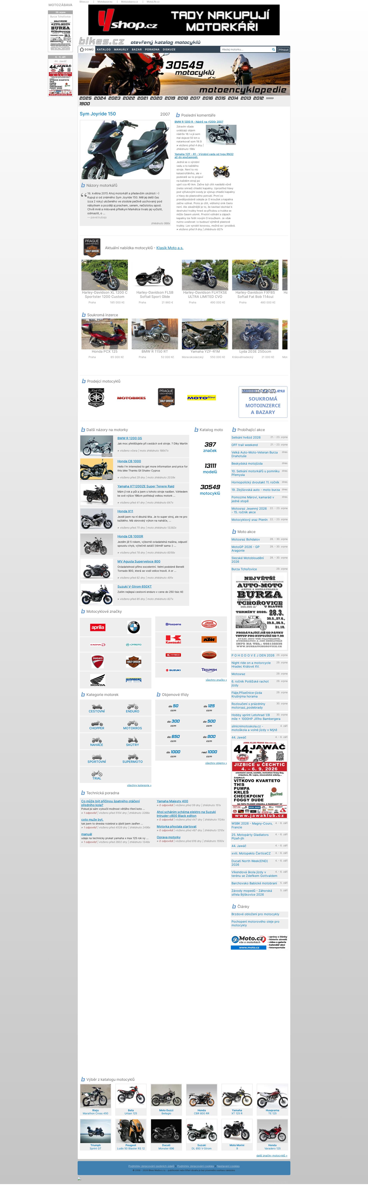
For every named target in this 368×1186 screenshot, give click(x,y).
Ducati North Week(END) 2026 (250, 863)
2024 (100, 98)
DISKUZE (169, 49)
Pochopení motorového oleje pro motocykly (255, 923)
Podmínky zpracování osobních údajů (151, 1166)
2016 (207, 98)
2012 (258, 98)
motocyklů (210, 489)
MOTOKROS (132, 728)
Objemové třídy (175, 694)
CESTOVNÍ (97, 711)
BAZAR (137, 49)
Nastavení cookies (228, 1166)
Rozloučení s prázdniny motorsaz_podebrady (248, 705)
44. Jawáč (239, 737)
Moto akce (246, 531)
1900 (84, 104)
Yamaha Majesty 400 (172, 801)
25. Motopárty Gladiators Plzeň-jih (250, 836)
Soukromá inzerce (102, 315)
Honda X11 (125, 511)
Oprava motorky (169, 837)
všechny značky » (216, 679)
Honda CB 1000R (130, 536)
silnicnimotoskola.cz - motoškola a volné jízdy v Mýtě (254, 728)
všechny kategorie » (139, 785)
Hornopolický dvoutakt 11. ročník (255, 482)
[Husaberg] (133, 680)
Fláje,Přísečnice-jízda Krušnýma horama (247, 694)
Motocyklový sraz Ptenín (250, 520)
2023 (114, 98)
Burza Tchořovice (244, 569)
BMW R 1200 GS (129, 438)
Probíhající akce (251, 429)
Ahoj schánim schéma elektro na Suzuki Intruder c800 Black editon (186, 814)
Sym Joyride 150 (98, 114)
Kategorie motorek (102, 694)
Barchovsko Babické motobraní (254, 883)
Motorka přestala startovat (176, 826)
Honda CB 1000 (129, 461)
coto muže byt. (92, 819)
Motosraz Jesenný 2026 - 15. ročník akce (249, 510)
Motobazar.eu (105, 2)
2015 (220, 98)
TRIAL (96, 778)
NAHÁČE (96, 745)
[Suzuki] (173, 670)
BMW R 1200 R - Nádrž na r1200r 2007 (199, 121)
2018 (182, 98)
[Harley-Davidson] (133, 662)
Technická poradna (102, 793)
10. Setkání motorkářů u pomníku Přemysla (255, 473)
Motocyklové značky (104, 611)
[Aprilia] (98, 627)
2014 (233, 98)
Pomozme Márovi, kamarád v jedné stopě (253, 499)
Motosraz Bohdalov (246, 539)
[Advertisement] (265, 168)
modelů (210, 468)
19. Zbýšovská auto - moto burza (256, 490)
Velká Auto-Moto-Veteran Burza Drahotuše (255, 454)
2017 (195, 98)
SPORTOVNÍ (97, 762)
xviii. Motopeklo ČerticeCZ (251, 853)
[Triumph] (209, 670)
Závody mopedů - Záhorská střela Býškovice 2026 (252, 892)
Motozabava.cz (129, 2)
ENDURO (132, 711)
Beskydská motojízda (247, 463)
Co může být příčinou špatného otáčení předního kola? (110, 803)
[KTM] (209, 639)
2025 (85, 98)
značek (210, 447)
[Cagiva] (98, 644)
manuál (86, 834)
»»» (269, 98)
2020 (156, 98)
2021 (142, 98)
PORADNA (152, 49)
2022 (128, 98)
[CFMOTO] (133, 644)
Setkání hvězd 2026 (246, 437)
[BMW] (133, 627)
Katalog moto (211, 429)
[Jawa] (209, 624)
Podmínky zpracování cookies (195, 1166)
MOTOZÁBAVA (60, 5)
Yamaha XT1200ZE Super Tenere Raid (145, 486)
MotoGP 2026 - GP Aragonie (246, 548)
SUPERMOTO (132, 762)
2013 (245, 98)
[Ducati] (98, 661)
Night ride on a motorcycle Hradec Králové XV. (251, 664)
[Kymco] (173, 655)
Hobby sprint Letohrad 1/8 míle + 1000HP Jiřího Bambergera (256, 716)
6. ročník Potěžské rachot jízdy (250, 683)
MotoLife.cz (153, 2)
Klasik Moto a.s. (169, 248)
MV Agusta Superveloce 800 (138, 561)
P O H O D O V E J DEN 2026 (253, 655)
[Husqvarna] (173, 624)
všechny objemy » (216, 763)
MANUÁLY (121, 49)
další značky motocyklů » (271, 1155)
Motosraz (238, 674)
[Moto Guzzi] (209, 654)
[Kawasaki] (173, 639)
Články (243, 906)
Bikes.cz (84, 2)
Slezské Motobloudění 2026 (248, 559)
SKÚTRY (132, 745)
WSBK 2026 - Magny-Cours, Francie (252, 825)
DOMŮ (89, 49)
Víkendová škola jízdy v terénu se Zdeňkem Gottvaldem (254, 874)
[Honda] (98, 680)
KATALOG (104, 49)
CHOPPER (96, 728)
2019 (169, 98)
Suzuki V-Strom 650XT (134, 586)
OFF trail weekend (245, 445)
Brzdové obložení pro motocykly (255, 914)
